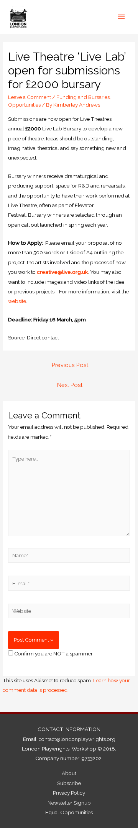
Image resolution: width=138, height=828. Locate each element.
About (69, 773)
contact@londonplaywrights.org (77, 739)
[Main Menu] (121, 17)
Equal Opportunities (69, 812)
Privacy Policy (69, 793)
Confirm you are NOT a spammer (53, 653)
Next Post (69, 385)
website (17, 301)
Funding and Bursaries (83, 97)
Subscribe (69, 783)
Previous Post (70, 365)
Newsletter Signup (69, 803)
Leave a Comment (29, 97)
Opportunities (24, 105)
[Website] (69, 612)
